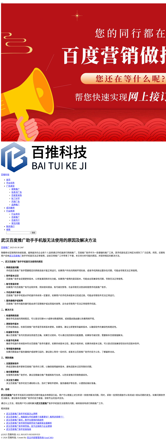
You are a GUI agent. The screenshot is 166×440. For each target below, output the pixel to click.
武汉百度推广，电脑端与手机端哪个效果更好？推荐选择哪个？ (35, 417)
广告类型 (10, 186)
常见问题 (15, 223)
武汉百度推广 (15, 256)
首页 (8, 180)
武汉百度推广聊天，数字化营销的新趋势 (25, 420)
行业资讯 (15, 214)
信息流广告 (16, 192)
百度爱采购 (16, 195)
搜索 (8, 229)
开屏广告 (15, 201)
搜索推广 (15, 189)
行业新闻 (10, 211)
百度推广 (15, 217)
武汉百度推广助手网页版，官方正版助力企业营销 (29, 426)
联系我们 (10, 226)
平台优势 (10, 183)
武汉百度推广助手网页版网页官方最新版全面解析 (29, 423)
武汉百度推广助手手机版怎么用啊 (21, 414)
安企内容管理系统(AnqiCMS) (40, 437)
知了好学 (15, 198)
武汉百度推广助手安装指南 (18, 429)
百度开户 (15, 220)
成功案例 (10, 208)
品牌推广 (15, 205)
